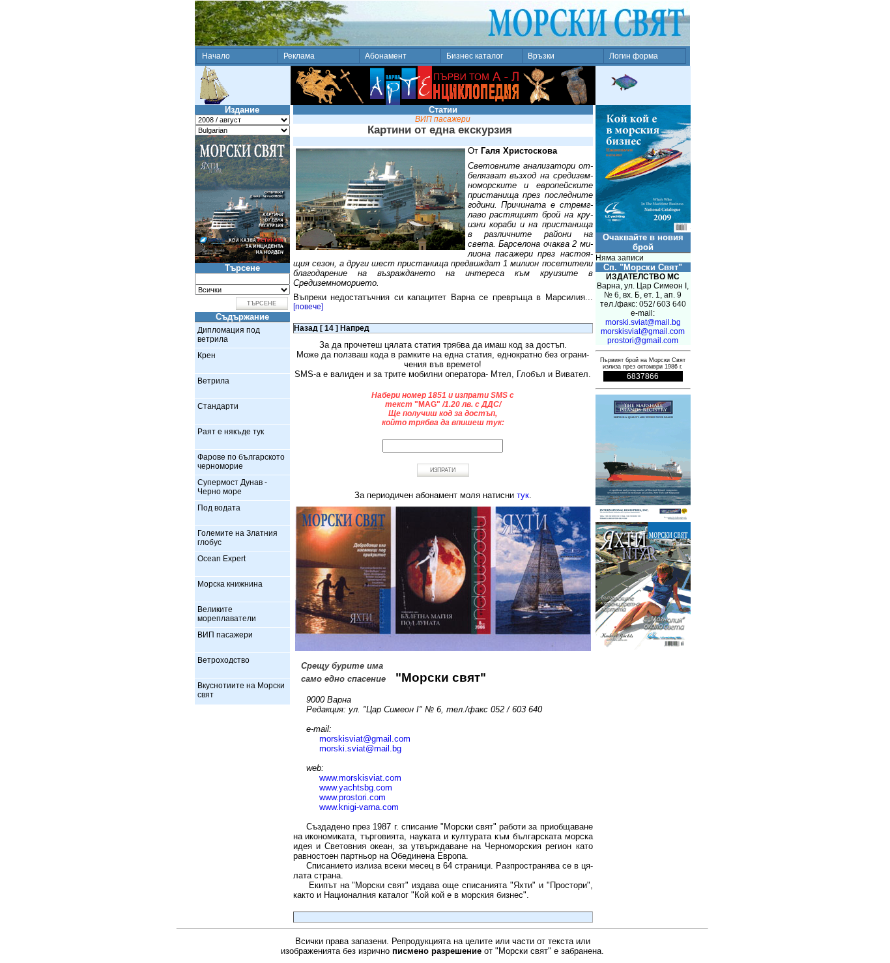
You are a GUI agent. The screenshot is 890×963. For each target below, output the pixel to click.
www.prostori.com (352, 797)
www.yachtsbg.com (355, 787)
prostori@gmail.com (642, 340)
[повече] (308, 306)
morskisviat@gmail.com (364, 739)
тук (523, 495)
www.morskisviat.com (360, 778)
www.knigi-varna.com (359, 807)
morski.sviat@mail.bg (360, 748)
